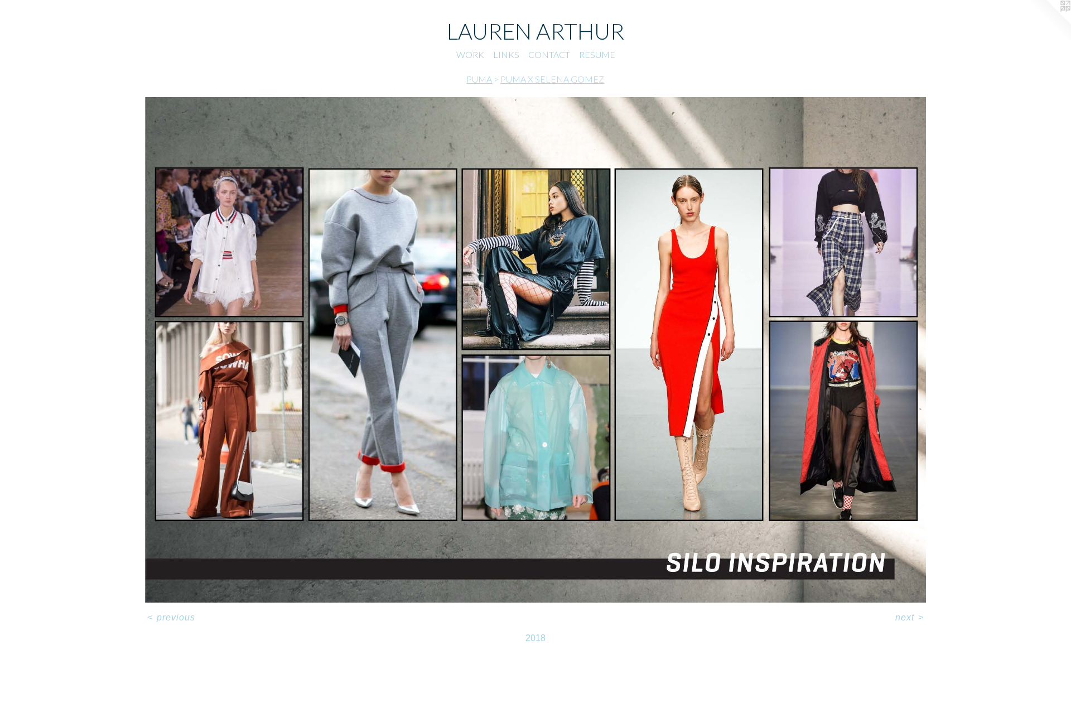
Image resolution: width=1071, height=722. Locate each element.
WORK (470, 54)
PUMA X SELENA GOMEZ (552, 79)
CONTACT (549, 54)
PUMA (479, 79)
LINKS (506, 54)
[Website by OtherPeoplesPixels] (1048, 22)
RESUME (597, 54)
